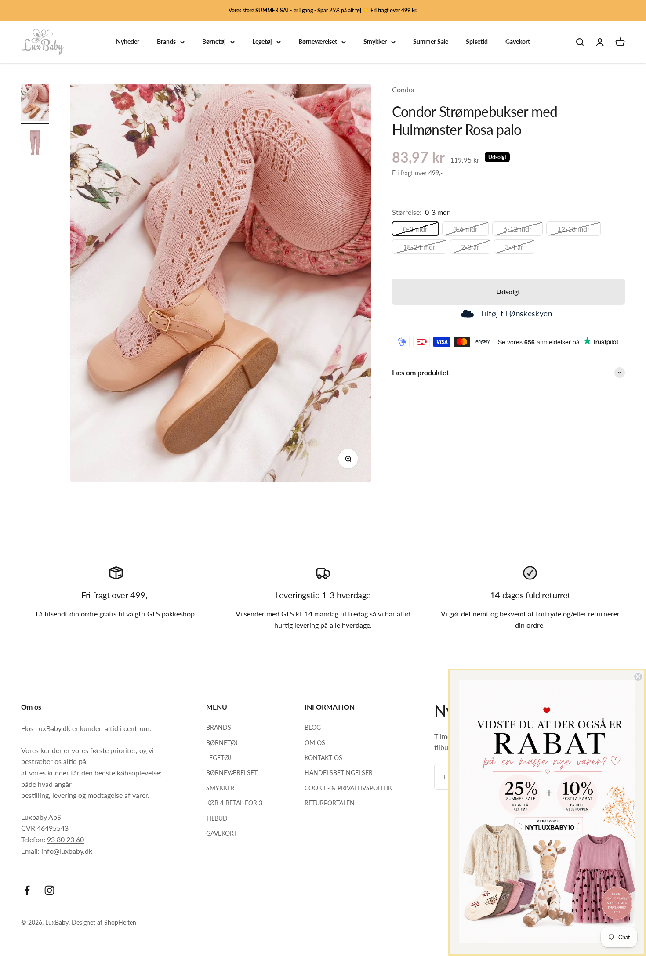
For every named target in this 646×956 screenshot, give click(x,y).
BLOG (313, 727)
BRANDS (218, 727)
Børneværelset (317, 42)
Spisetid (477, 42)
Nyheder (127, 42)
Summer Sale (430, 42)
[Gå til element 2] (35, 143)
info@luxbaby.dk (66, 851)
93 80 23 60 (65, 839)
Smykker (375, 42)
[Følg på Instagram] (49, 890)
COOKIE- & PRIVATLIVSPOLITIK (348, 788)
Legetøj (262, 42)
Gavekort (517, 42)
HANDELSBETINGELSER (339, 772)
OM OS (315, 742)
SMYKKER (220, 788)
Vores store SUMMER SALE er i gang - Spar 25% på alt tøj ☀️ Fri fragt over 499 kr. (323, 10)
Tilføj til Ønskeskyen (516, 314)
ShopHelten (120, 922)
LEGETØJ (218, 757)
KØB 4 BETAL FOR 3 (234, 803)
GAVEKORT (221, 833)
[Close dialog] (638, 676)
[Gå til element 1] (35, 104)
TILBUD (217, 818)
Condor (403, 89)
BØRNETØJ (222, 742)
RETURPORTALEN (330, 803)
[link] (547, 811)
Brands (166, 42)
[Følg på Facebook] (27, 890)
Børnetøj (214, 42)
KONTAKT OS (323, 757)
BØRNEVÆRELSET (232, 772)
